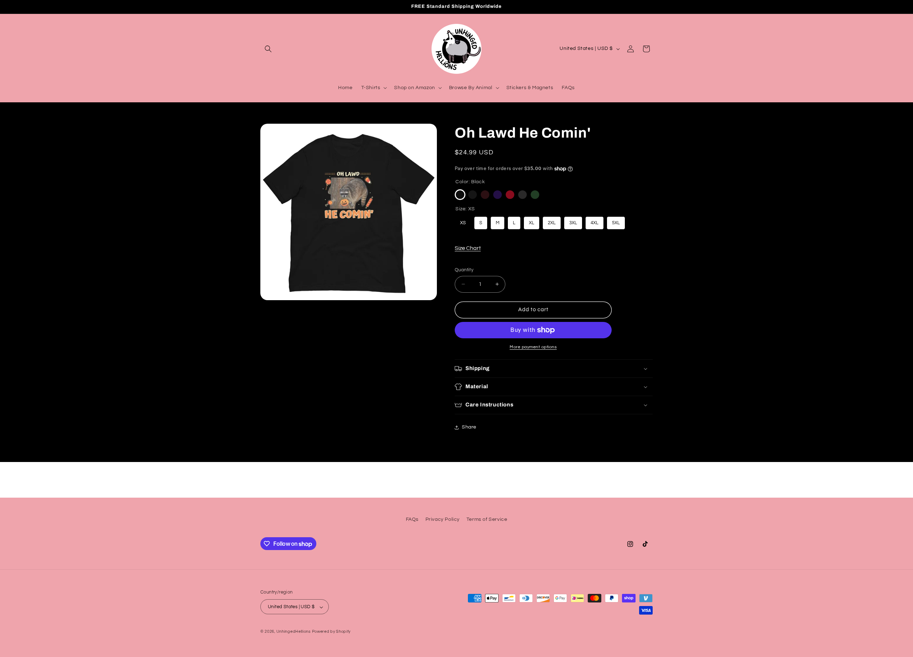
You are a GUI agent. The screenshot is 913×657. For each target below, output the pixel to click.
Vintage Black (472, 194)
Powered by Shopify (331, 632)
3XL (573, 220)
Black (460, 194)
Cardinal (510, 194)
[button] (268, 49)
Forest (535, 194)
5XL (616, 220)
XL (532, 220)
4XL (594, 220)
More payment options (533, 347)
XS (463, 220)
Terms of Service (486, 519)
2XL (551, 220)
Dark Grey (522, 194)
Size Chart (468, 248)
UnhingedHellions (293, 632)
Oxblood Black (485, 194)
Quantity (464, 269)
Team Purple (497, 194)
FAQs (412, 519)
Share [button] (469, 427)
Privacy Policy (442, 519)
